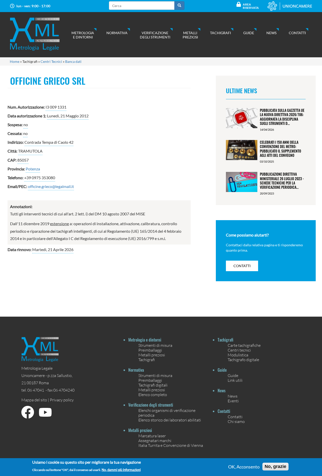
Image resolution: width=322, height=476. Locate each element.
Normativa (117, 33)
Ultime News (241, 90)
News (271, 33)
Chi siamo (236, 421)
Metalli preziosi (190, 35)
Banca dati (73, 61)
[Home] (40, 34)
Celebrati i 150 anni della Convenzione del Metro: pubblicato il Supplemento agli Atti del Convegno (280, 148)
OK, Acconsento (244, 466)
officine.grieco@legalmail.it (51, 186)
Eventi (233, 400)
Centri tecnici (239, 350)
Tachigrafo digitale (243, 359)
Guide (248, 33)
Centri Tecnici (51, 61)
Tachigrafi (220, 33)
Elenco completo (152, 394)
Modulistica (238, 354)
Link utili (235, 380)
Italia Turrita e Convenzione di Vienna (170, 445)
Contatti (297, 33)
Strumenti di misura (155, 345)
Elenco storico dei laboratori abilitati (169, 419)
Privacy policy (62, 399)
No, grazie (275, 466)
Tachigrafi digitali (153, 385)
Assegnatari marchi (154, 440)
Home (14, 61)
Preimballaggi (150, 350)
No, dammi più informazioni (121, 469)
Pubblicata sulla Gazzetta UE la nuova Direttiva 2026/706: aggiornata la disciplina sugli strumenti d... (282, 117)
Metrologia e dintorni (82, 35)
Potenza (33, 168)
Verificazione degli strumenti (155, 35)
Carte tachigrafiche (244, 345)
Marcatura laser (152, 435)
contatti (242, 266)
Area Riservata (251, 6)
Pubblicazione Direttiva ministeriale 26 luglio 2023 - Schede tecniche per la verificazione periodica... (282, 180)
